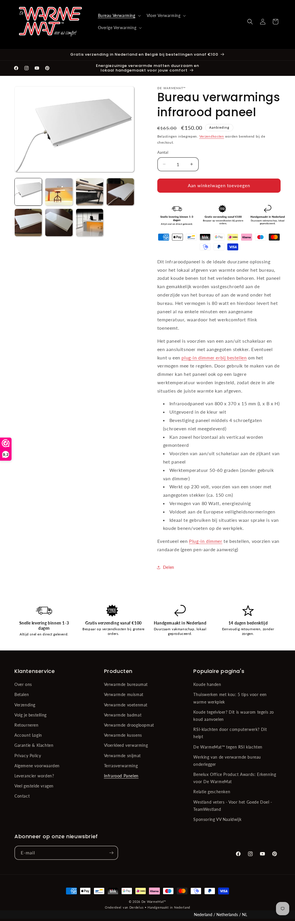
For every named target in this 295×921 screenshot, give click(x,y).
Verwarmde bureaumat (126, 684)
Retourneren (26, 725)
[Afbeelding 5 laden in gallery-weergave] (28, 222)
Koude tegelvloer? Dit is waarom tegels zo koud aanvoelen (233, 716)
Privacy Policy (27, 755)
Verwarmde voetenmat (126, 704)
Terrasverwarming (121, 765)
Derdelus (136, 907)
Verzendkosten (211, 136)
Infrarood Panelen (121, 775)
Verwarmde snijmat (122, 755)
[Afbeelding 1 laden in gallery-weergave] (28, 192)
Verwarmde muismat (123, 694)
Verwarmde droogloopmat (129, 725)
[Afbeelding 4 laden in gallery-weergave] (120, 192)
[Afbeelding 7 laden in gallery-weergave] (89, 222)
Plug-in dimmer (205, 541)
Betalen (21, 694)
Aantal (162, 152)
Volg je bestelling (30, 714)
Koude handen (207, 684)
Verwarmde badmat (123, 714)
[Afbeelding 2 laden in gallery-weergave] (59, 192)
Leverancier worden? (34, 775)
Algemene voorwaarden (37, 765)
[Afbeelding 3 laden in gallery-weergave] (89, 192)
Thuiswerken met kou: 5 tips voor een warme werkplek (230, 698)
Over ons (23, 684)
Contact (22, 796)
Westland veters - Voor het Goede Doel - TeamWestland (232, 806)
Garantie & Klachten (33, 745)
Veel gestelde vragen (34, 785)
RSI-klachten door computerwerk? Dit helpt (230, 733)
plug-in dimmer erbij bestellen (214, 357)
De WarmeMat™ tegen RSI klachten (227, 746)
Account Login (28, 735)
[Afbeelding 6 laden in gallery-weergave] (59, 222)
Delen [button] (168, 567)
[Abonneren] (111, 853)
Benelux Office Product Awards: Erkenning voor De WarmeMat (234, 778)
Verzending (24, 704)
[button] (118, 16)
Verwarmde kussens (123, 735)
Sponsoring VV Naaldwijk (217, 819)
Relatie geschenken (211, 791)
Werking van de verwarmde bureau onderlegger (227, 761)
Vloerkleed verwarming (126, 745)
